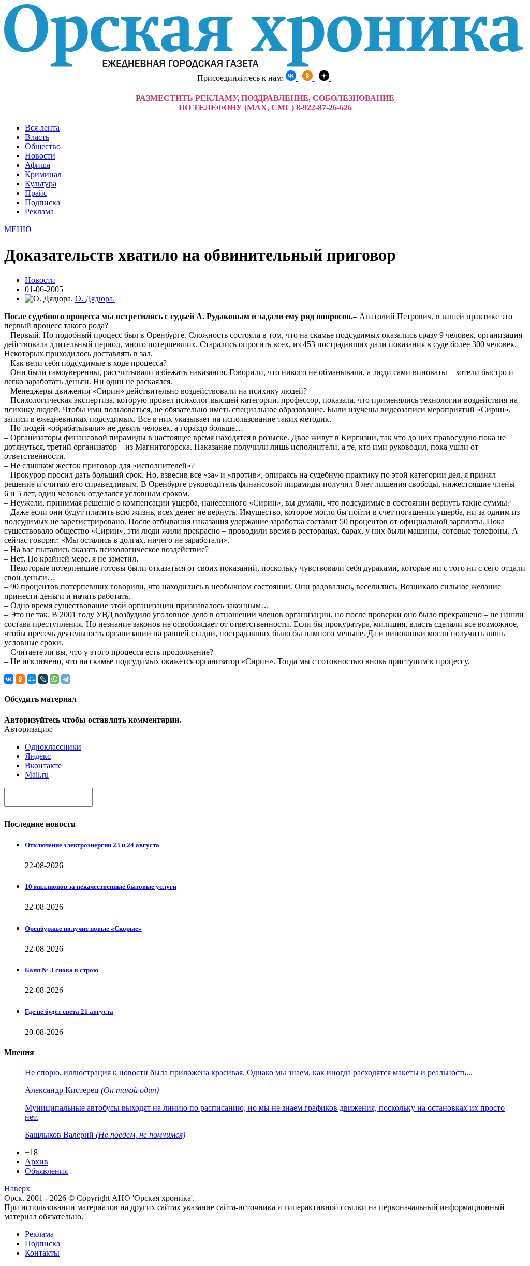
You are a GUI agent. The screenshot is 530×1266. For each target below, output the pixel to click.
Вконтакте (43, 765)
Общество (43, 146)
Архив (36, 1161)
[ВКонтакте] (8, 679)
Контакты (42, 1252)
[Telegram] (65, 679)
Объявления (46, 1171)
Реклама (39, 211)
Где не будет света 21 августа (69, 1011)
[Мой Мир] (31, 679)
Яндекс (38, 756)
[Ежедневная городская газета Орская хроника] (263, 65)
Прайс (36, 193)
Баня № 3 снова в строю (61, 970)
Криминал (43, 174)
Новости (40, 155)
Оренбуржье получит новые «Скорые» (83, 928)
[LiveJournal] (43, 679)
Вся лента (42, 127)
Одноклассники (53, 746)
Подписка (42, 202)
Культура (40, 183)
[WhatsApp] (54, 679)
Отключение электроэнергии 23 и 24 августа (92, 845)
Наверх (17, 1188)
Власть (37, 137)
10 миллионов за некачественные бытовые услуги (100, 886)
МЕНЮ (17, 229)
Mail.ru (37, 774)
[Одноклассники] (20, 679)
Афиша (37, 165)
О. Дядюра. (95, 298)
